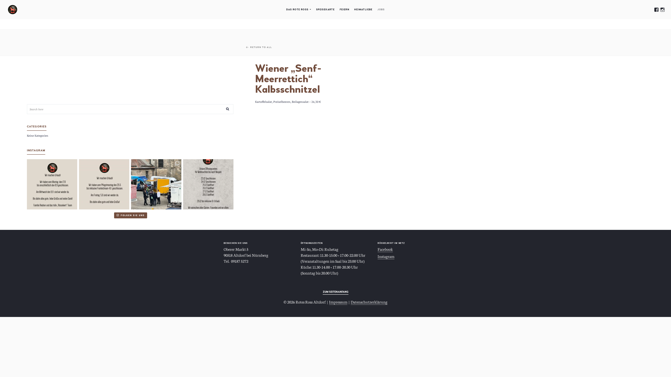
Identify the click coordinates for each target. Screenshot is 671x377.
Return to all (261, 47)
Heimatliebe (363, 9)
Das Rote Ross (297, 9)
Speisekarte (325, 9)
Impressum (338, 302)
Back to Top (335, 292)
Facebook (385, 249)
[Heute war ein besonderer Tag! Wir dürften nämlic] (156, 184)
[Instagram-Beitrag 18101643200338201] (52, 184)
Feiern (344, 9)
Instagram (386, 256)
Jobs (381, 9)
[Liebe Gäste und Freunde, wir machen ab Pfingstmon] (104, 184)
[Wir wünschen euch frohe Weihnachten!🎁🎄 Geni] (208, 184)
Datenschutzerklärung (369, 302)
